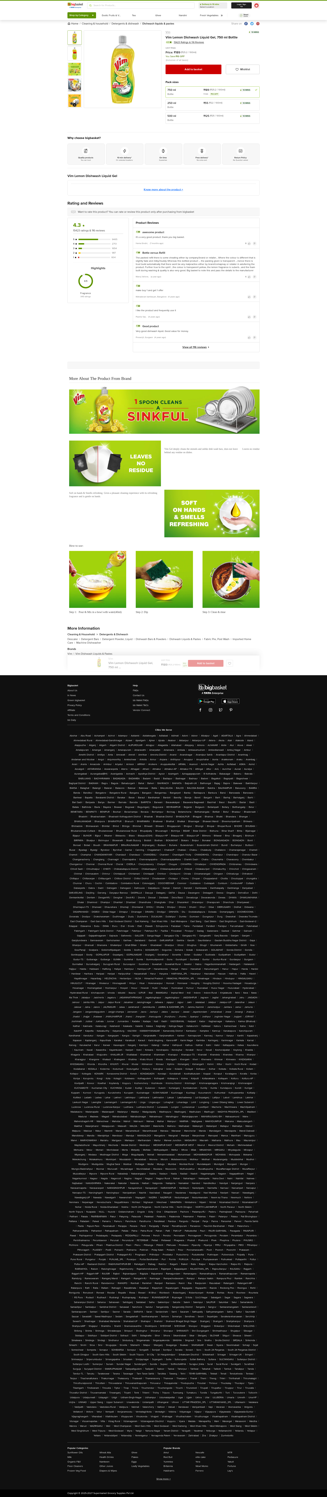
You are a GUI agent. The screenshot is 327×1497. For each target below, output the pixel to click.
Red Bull (168, 1457)
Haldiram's (169, 1470)
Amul (166, 1452)
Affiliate (71, 710)
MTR (230, 1452)
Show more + (163, 1478)
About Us (72, 690)
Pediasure (233, 1457)
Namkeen (104, 1461)
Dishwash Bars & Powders (152, 639)
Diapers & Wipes (108, 1470)
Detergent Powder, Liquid (118, 639)
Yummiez (168, 1461)
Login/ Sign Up (241, 5)
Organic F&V (74, 1461)
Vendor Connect (141, 710)
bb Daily (71, 720)
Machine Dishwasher (88, 642)
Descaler (73, 639)
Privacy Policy (74, 705)
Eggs (134, 1461)
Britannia (168, 1466)
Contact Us (138, 695)
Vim (168, 32)
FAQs (135, 690)
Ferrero (200, 1470)
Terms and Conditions (78, 715)
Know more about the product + (163, 189)
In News (71, 695)
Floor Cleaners (75, 1466)
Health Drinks (106, 1457)
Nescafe (200, 1452)
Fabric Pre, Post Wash (217, 639)
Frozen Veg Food (76, 1470)
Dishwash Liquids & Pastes (186, 639)
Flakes (134, 1457)
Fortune (232, 1466)
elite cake (201, 1457)
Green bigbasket (76, 700)
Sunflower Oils (75, 1452)
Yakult (231, 1461)
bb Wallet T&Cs (141, 705)
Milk (69, 1457)
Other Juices (106, 1466)
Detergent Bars (91, 639)
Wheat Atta (105, 1452)
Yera (198, 1461)
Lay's (230, 1470)
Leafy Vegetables (140, 1466)
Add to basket (193, 69)
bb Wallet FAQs (141, 700)
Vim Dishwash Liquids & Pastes (93, 653)
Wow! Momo (202, 1466)
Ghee (134, 1452)
